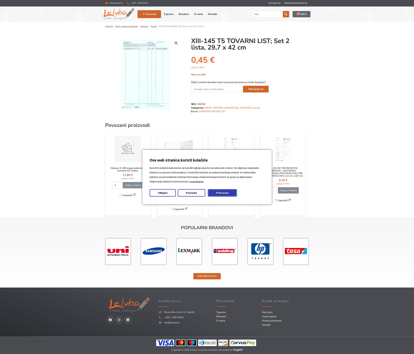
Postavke (191, 192)
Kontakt (266, 324)
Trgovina (221, 312)
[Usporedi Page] (134, 195)
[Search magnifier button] (286, 14)
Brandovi (221, 316)
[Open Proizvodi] (143, 14)
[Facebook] (110, 319)
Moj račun (274, 3)
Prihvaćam (222, 192)
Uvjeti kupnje (269, 316)
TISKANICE (144, 26)
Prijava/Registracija (295, 3)
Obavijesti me (256, 89)
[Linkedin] (127, 319)
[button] (176, 43)
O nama (220, 320)
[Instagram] (119, 319)
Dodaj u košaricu (133, 185)
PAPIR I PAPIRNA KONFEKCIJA (126, 26)
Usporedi (127, 195)
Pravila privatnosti (271, 320)
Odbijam (163, 192)
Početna (109, 26)
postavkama (196, 181)
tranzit (154, 26)
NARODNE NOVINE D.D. (212, 111)
